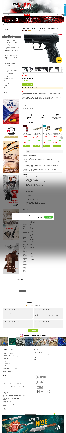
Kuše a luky (7, 65)
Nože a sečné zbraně (8, 75)
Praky (6, 67)
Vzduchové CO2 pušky (10, 40)
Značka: (54, 30)
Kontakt (4, 352)
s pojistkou (32, 250)
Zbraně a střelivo (7, 32)
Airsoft (6, 60)
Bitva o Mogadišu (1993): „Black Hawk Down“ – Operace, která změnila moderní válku (16, 387)
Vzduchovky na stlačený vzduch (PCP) (12, 48)
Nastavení (39, 217)
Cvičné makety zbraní (9, 73)
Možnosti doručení (42, 78)
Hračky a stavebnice (8, 90)
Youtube (38, 359)
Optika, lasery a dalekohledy (11, 55)
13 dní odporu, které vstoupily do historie (12, 377)
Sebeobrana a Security (8, 89)
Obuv (5, 87)
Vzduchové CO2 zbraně (10, 35)
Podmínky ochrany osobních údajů (10, 368)
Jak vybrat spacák (6, 361)
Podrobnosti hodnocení (44, 30)
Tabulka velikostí (6, 358)
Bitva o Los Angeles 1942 (8, 380)
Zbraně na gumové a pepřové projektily (11, 58)
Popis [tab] (24, 151)
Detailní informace (26, 101)
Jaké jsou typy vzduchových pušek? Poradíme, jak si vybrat (15, 383)
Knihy (5, 94)
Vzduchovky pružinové (10, 45)
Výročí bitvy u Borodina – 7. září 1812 (11, 398)
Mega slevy (6, 95)
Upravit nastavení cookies (30, 414)
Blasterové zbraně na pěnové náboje (11, 71)
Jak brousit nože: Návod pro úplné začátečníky (13, 404)
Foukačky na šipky (9, 68)
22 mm (31, 256)
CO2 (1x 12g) (31, 242)
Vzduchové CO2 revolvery (11, 39)
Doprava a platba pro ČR (8, 355)
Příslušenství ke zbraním (10, 63)
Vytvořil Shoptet (59, 413)
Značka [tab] (27, 151)
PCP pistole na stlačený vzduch (11, 50)
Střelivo (6, 61)
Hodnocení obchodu (33, 302)
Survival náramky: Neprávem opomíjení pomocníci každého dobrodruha (16, 391)
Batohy (5, 85)
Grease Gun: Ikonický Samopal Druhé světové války (14, 395)
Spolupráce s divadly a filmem (9, 365)
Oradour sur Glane (7, 401)
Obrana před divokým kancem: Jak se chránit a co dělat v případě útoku (17, 407)
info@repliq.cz (39, 352)
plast (31, 253)
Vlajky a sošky (6, 92)
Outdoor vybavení (7, 83)
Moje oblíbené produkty (8, 371)
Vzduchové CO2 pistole (10, 37)
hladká (31, 244)
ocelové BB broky (32, 232)
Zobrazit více (33, 330)
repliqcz (38, 357)
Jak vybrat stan (6, 360)
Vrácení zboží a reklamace (8, 353)
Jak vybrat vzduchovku (8, 363)
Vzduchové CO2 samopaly (11, 42)
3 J (30, 264)
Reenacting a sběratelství (9, 78)
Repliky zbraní (7, 76)
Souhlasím (49, 217)
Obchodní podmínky (7, 370)
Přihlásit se (22, 291)
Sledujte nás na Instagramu (35, 335)
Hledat (27, 14)
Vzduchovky (7, 33)
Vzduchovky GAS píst (9, 52)
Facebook (38, 356)
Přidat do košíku (28, 84)
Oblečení (5, 80)
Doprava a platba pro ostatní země (10, 356)
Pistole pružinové (9, 44)
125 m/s (32, 271)
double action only (32, 246)
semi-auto (32, 239)
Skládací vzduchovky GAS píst (11, 53)
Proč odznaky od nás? (7, 366)
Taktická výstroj (7, 82)
